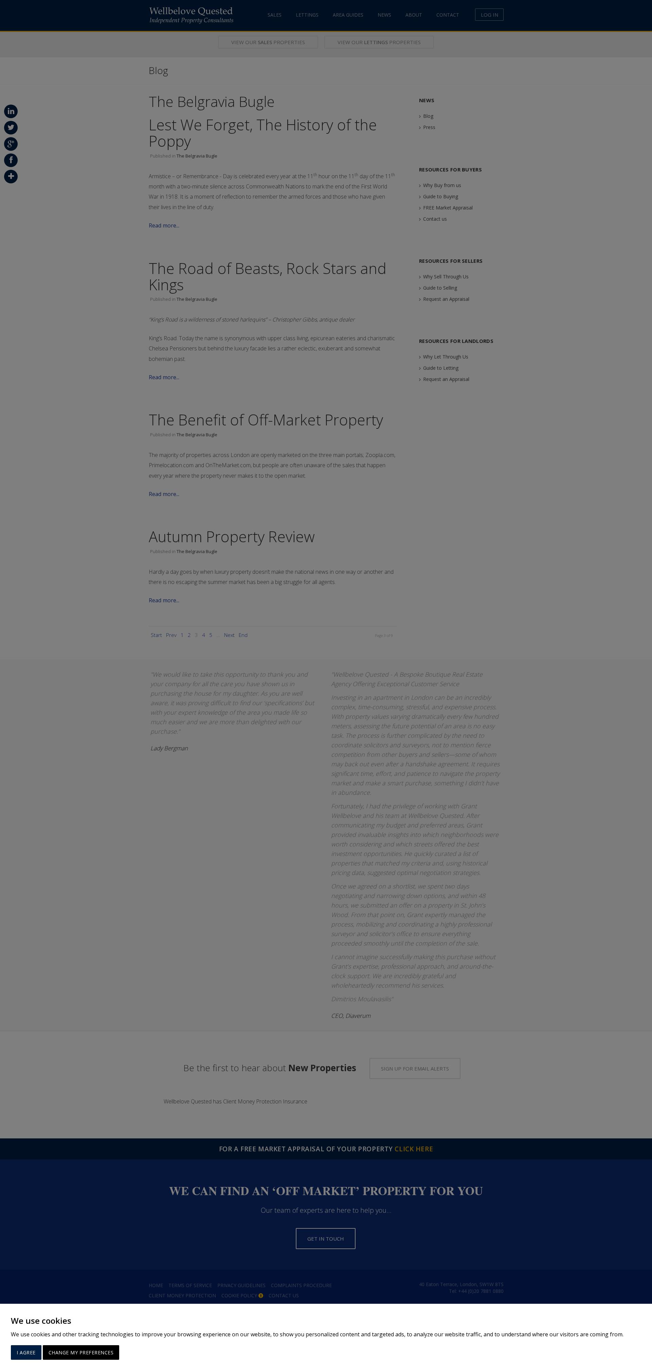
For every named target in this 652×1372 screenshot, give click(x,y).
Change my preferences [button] (81, 1352)
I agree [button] (26, 1352)
